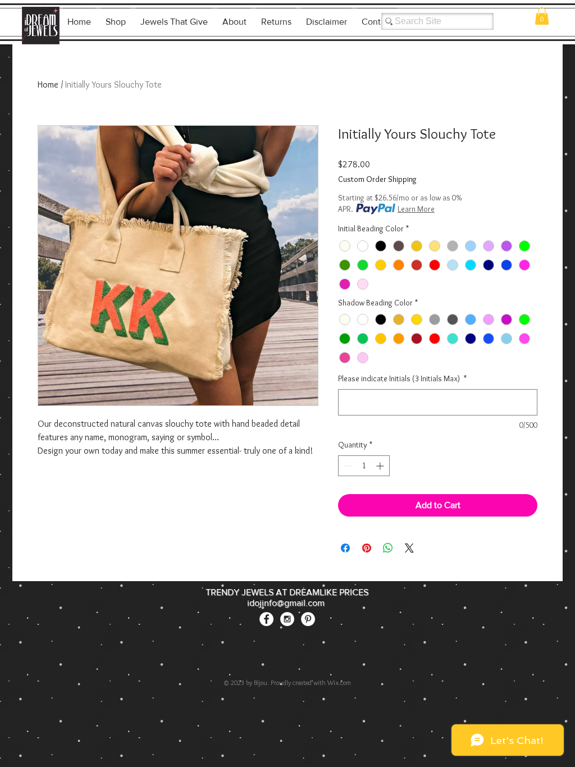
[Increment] (381, 466)
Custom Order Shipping (377, 179)
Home (48, 84)
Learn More (416, 209)
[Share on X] (409, 548)
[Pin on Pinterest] (366, 548)
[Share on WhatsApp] (388, 548)
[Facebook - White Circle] (266, 619)
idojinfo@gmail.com (286, 603)
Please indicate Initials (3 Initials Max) (402, 378)
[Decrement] (347, 466)
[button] (542, 16)
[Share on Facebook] (345, 548)
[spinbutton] (364, 466)
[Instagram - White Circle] (287, 619)
